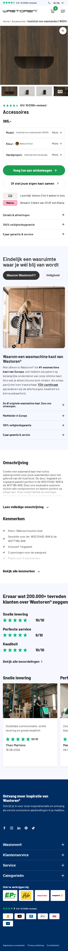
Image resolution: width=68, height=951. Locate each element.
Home (6, 21)
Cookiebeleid (53, 945)
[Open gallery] (63, 30)
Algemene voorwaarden (14, 945)
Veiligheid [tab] (53, 275)
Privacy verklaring (36, 945)
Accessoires (18, 21)
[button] (34, 132)
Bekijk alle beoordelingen (21, 661)
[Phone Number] (49, 3)
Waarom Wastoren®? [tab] (21, 275)
